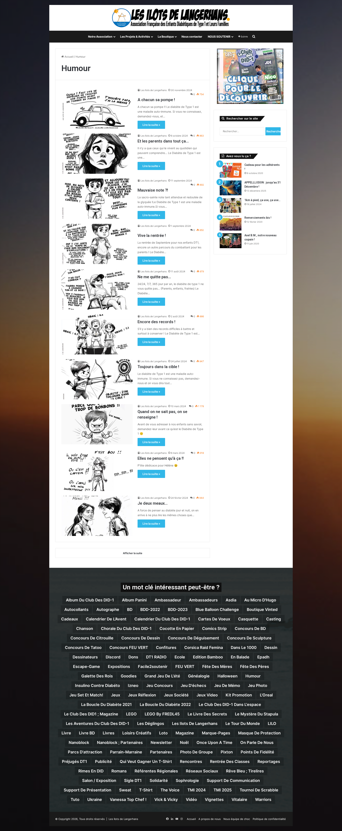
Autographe (107, 609)
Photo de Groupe (196, 752)
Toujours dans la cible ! (158, 366)
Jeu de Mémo (227, 685)
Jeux (115, 695)
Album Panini (134, 600)
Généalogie (199, 676)
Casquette (248, 619)
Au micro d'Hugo (260, 600)
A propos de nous (210, 819)
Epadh (263, 657)
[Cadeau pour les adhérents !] (230, 170)
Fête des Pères (254, 666)
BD (129, 609)
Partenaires (161, 752)
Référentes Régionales (156, 771)
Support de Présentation (87, 790)
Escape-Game (86, 666)
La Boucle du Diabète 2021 (106, 704)
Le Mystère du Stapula (256, 714)
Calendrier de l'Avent (106, 619)
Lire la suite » (151, 124)
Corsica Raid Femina (203, 647)
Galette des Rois (97, 676)
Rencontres (191, 761)
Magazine (185, 733)
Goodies (129, 676)
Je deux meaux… (153, 503)
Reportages (268, 761)
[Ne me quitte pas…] (97, 289)
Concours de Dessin (140, 638)
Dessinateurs (85, 657)
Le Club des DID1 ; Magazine (91, 714)
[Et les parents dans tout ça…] (97, 154)
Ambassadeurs (203, 600)
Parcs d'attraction (85, 752)
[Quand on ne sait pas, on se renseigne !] (97, 424)
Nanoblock (79, 742)
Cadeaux (69, 619)
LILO (272, 723)
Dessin (270, 647)
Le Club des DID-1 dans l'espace (230, 704)
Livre (66, 733)
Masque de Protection (259, 733)
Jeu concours (159, 685)
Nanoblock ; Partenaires (120, 742)
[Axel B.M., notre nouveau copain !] (230, 240)
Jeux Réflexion (142, 695)
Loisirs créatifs (136, 733)
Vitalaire (239, 799)
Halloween (228, 676)
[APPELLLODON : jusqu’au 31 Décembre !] (230, 187)
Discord (113, 657)
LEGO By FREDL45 (162, 714)
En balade (240, 657)
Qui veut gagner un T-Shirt (146, 761)
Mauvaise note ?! (153, 190)
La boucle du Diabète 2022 (165, 704)
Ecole (180, 657)
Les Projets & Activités (135, 36)
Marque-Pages (216, 733)
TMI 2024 (196, 790)
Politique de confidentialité (269, 819)
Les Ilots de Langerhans (154, 90)
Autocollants (76, 609)
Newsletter (161, 742)
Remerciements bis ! (257, 217)
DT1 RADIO (156, 657)
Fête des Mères (217, 666)
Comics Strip (214, 628)
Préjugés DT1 (74, 761)
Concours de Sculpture (249, 638)
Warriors (263, 799)
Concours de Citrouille (91, 638)
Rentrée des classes (230, 761)
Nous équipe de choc (236, 819)
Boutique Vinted (262, 609)
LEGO (131, 714)
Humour (253, 676)
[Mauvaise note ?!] (97, 199)
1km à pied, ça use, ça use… (262, 200)
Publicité (103, 761)
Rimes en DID (91, 771)
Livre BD (87, 733)
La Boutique (166, 36)
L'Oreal (266, 695)
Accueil (68, 56)
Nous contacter (191, 36)
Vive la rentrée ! (152, 235)
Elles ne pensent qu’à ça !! (161, 458)
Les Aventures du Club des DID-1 (97, 723)
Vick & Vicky (166, 799)
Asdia (231, 600)
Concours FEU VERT (128, 647)
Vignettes (214, 799)
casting (273, 619)
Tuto (75, 799)
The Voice (170, 790)
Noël (184, 742)
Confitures (166, 647)
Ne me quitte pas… (154, 276)
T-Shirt (146, 790)
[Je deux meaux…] (97, 516)
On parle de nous (257, 742)
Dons (133, 657)
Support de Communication (233, 780)
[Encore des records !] (97, 334)
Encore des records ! (156, 321)
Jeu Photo (257, 685)
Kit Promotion (239, 695)
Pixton (227, 752)
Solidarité (159, 780)
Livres (108, 733)
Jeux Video (207, 695)
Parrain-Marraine (126, 752)
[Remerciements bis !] (230, 223)
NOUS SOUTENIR (219, 36)
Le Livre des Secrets (207, 714)
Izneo (133, 685)
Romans (119, 771)
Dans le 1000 (243, 647)
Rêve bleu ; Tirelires (245, 771)
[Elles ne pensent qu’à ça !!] (97, 471)
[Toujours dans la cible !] (97, 379)
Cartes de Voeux (214, 619)
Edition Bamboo (208, 657)
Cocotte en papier (177, 628)
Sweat (125, 790)
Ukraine (94, 799)
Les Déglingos (150, 723)
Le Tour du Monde (242, 723)
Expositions (119, 666)
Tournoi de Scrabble (259, 790)
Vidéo (191, 799)
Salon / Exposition (99, 780)
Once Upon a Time (214, 742)
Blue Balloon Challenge (217, 609)
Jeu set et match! (86, 695)
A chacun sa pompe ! (156, 99)
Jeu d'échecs (193, 685)
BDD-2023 (178, 609)
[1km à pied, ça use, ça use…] (230, 205)
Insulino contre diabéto (97, 685)
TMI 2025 (223, 790)
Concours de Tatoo (83, 647)
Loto (163, 733)
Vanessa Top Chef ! (128, 799)
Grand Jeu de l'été (162, 676)
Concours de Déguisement (193, 638)
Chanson (84, 628)
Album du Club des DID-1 (90, 600)
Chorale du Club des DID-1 (126, 628)
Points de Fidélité (257, 752)
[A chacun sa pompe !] (97, 108)
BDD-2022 (150, 609)
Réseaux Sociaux (202, 771)
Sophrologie (187, 780)
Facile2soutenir (152, 666)
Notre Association (100, 36)
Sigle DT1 (133, 780)
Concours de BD (250, 628)
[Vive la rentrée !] (97, 244)
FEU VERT (184, 666)
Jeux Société (176, 695)
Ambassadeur (168, 600)
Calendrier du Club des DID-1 (162, 619)
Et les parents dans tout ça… (163, 141)
